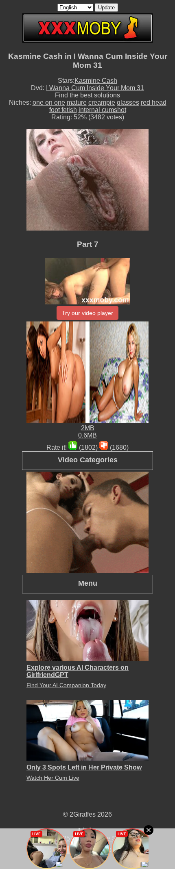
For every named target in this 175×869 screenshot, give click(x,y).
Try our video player (87, 313)
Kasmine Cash (95, 80)
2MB (87, 428)
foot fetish (63, 109)
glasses (128, 102)
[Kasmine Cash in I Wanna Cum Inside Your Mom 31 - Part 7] (87, 302)
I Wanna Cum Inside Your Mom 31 (95, 87)
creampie (101, 102)
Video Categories (88, 459)
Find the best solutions (87, 95)
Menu (87, 583)
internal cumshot (102, 109)
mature (77, 102)
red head (153, 102)
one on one (49, 102)
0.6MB (87, 435)
